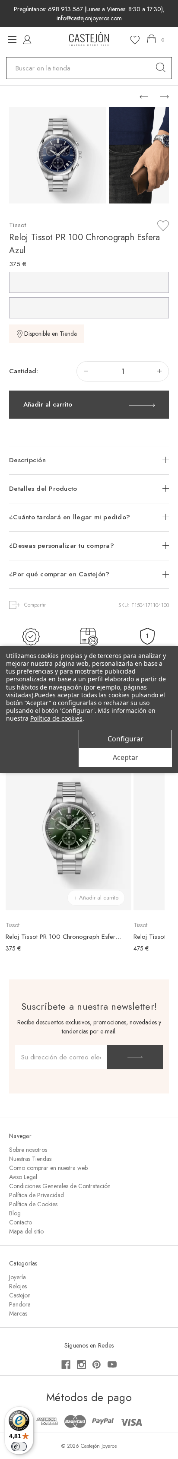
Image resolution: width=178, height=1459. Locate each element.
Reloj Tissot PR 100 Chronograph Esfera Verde (64, 936)
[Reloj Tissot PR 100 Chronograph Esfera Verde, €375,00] (68, 828)
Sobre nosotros (28, 1149)
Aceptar (125, 757)
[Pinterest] (96, 1364)
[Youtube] (112, 1364)
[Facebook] (65, 1364)
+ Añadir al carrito (96, 897)
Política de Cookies (33, 1204)
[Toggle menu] (12, 39)
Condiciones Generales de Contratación (60, 1186)
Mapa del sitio (26, 1231)
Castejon (20, 1295)
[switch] (19, 1446)
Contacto (20, 1222)
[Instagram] (81, 1364)
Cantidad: (23, 371)
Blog (15, 1213)
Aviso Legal (23, 1177)
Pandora (20, 1304)
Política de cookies (56, 718)
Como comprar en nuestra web (48, 1167)
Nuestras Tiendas (30, 1158)
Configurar (125, 739)
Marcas (18, 1313)
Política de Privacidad (36, 1195)
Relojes (18, 1286)
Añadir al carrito (47, 404)
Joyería (17, 1277)
